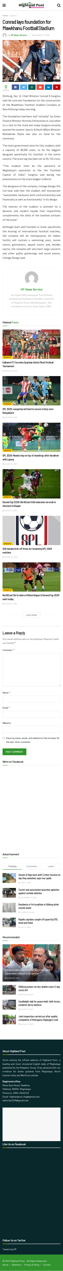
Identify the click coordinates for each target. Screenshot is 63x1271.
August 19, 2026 (10, 604)
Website (7, 722)
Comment (9, 650)
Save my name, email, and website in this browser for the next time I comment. (32, 740)
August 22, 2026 (10, 371)
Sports (13, 15)
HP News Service (19, 35)
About (5, 1264)
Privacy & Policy (31, 1264)
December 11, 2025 (41, 35)
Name (7, 692)
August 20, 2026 (10, 511)
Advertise (16, 1264)
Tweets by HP (9, 1249)
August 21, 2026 (10, 464)
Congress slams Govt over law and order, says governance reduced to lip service (27, 971)
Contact (47, 1264)
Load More (31, 615)
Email (6, 707)
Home (5, 15)
